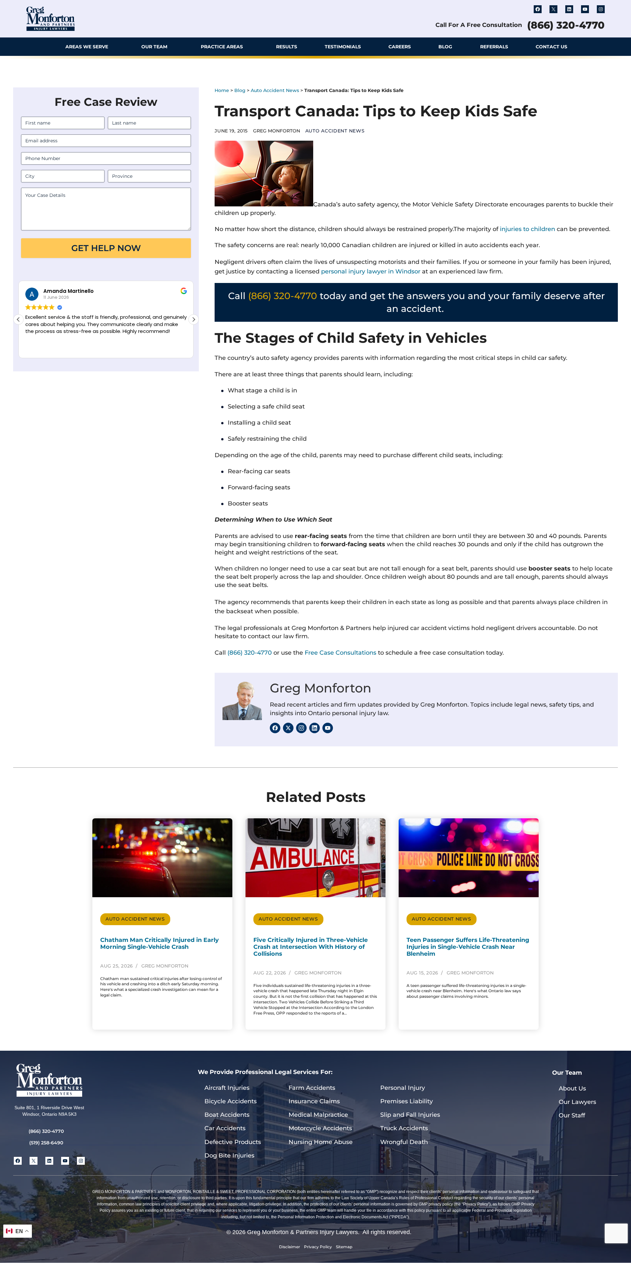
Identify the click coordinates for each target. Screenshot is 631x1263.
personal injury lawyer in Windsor (370, 271)
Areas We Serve (86, 47)
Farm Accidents (312, 1087)
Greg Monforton (320, 688)
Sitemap (344, 1246)
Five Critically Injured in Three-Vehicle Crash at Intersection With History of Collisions (310, 946)
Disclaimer (289, 1246)
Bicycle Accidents (230, 1101)
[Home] (33, 46)
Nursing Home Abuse (321, 1142)
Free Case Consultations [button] (340, 652)
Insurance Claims (314, 1101)
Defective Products (232, 1142)
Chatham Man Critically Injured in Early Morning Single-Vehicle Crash (159, 943)
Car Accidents (224, 1128)
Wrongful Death (404, 1142)
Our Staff (572, 1115)
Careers (399, 47)
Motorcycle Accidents (320, 1128)
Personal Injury (402, 1087)
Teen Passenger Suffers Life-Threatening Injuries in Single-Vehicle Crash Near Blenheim (468, 946)
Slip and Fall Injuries (410, 1114)
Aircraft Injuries (226, 1087)
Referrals (494, 47)
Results (286, 47)
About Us (572, 1088)
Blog (445, 47)
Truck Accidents (404, 1128)
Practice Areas (222, 47)
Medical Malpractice (318, 1114)
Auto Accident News (275, 90)
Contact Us (551, 47)
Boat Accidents (226, 1114)
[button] (598, 46)
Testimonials (343, 47)
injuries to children (527, 229)
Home (222, 90)
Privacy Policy (318, 1246)
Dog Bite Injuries (229, 1155)
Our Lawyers (577, 1102)
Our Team (154, 47)
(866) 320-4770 (566, 25)
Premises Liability (406, 1101)
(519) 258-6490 (46, 1143)
